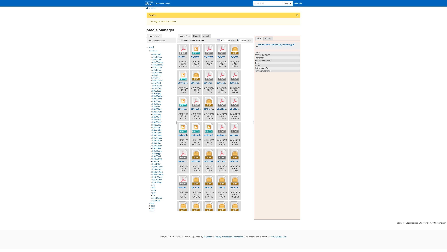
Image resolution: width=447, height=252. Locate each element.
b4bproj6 (156, 127)
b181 (153, 8)
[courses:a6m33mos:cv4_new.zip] (196, 206)
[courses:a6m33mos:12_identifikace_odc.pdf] (209, 50)
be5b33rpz (157, 179)
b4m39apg (157, 146)
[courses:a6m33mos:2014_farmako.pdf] (209, 76)
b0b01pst (156, 91)
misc (153, 208)
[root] (151, 47)
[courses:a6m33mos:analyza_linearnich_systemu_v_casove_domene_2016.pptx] (209, 128)
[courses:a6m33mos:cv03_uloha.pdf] (222, 154)
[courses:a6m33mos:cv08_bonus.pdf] (183, 180)
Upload (196, 36)
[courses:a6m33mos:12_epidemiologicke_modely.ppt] (196, 50)
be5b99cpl (157, 182)
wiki (152, 211)
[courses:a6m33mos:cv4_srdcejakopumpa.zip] (209, 206)
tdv (153, 195)
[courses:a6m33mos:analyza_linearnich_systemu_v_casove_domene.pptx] (196, 128)
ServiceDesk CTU (279, 237)
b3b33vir (156, 106)
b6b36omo (157, 151)
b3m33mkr (157, 112)
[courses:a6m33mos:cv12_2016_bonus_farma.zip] (235, 206)
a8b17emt (156, 83)
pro (153, 193)
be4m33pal (157, 169)
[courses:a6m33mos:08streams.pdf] (183, 50)
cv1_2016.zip (197, 187)
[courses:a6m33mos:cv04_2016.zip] (235, 154)
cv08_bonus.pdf (185, 187)
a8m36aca (157, 85)
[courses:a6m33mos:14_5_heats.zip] (235, 50)
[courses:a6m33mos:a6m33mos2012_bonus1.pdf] (235, 102)
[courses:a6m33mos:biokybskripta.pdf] (235, 128)
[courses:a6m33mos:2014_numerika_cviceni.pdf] (235, 76)
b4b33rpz (156, 119)
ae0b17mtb (157, 88)
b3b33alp (156, 101)
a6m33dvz (157, 72)
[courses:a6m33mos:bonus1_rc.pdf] (183, 154)
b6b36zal (156, 156)
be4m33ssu (157, 172)
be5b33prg (157, 177)
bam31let (156, 164)
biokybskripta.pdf (238, 135)
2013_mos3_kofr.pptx (188, 83)
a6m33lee (156, 75)
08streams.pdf (185, 57)
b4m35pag (157, 135)
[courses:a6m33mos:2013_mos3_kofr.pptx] (183, 76)
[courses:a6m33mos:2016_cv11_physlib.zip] (209, 102)
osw (154, 190)
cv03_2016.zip (210, 161)
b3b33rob (156, 104)
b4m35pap (157, 138)
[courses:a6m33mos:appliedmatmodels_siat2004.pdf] (222, 128)
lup (153, 187)
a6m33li (155, 78)
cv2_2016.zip (236, 187)
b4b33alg (156, 114)
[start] (147, 8)
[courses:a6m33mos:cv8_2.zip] (222, 206)
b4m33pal (156, 132)
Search (288, 3)
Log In (299, 3)
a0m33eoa (157, 57)
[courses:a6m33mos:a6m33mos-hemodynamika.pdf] (222, 102)
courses (154, 51)
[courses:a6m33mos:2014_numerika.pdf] (222, 76)
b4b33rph (156, 117)
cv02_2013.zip (197, 161)
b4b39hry (156, 125)
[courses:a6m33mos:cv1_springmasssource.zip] (209, 180)
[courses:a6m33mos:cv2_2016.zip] (235, 180)
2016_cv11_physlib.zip (214, 109)
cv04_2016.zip (236, 161)
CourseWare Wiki (162, 3)
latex (153, 206)
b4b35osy (156, 122)
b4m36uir (156, 143)
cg (153, 185)
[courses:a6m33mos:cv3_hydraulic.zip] (183, 206)
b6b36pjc (156, 153)
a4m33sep (157, 67)
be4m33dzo (157, 166)
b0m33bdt (157, 99)
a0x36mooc (157, 62)
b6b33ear (156, 148)
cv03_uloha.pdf (224, 161)
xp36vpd (156, 200)
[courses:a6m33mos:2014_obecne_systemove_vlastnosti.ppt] (183, 102)
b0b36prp (156, 93)
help (152, 203)
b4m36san (157, 140)
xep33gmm (157, 198)
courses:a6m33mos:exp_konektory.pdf (276, 45)
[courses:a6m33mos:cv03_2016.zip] (209, 154)
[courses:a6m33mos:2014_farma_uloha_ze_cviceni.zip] (196, 76)
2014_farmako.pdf (212, 83)
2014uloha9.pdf (198, 109)
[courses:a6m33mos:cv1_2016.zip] (196, 180)
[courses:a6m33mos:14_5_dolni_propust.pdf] (222, 50)
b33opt (155, 161)
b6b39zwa (157, 159)
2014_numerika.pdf (226, 83)
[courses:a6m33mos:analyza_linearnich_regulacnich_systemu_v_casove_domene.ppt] (183, 128)
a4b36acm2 (157, 65)
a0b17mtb (156, 54)
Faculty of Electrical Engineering (229, 237)
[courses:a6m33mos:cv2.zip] (222, 180)
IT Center (208, 237)
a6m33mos (157, 80)
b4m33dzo (157, 130)
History (268, 38)
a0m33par (156, 59)
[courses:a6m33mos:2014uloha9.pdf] (196, 102)
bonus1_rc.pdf (184, 161)
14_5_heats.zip (236, 57)
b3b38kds (156, 109)
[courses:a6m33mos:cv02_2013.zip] (196, 154)
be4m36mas (157, 174)
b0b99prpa (157, 96)
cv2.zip (222, 187)
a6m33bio (156, 70)
